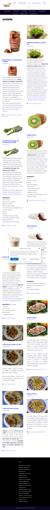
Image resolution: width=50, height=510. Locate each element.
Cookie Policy (20, 261)
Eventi (44, 3)
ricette (20, 114)
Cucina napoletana (42, 11)
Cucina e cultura (7, 11)
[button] (39, 248)
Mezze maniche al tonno (13, 107)
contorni (30, 103)
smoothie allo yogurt (8, 298)
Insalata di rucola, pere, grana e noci (36, 43)
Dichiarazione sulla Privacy (27, 261)
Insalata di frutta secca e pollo (36, 100)
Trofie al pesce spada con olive (11, 344)
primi (18, 114)
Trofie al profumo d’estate (10, 408)
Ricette (14, 3)
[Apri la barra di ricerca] (29, 7)
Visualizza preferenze (34, 259)
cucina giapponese (33, 13)
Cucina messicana (32, 11)
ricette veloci (5, 116)
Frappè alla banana (8, 257)
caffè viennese (34, 277)
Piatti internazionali (23, 13)
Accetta (14, 259)
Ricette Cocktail (36, 3)
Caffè (29, 293)
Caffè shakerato (32, 226)
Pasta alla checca (8, 192)
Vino (29, 3)
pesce (12, 384)
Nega (24, 259)
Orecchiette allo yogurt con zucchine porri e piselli (10, 141)
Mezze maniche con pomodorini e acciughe (12, 60)
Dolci (5, 318)
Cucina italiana (22, 3)
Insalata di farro (32, 394)
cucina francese (16, 11)
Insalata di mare (32, 317)
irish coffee (43, 277)
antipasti (30, 369)
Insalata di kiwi (31, 135)
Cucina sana (15, 13)
